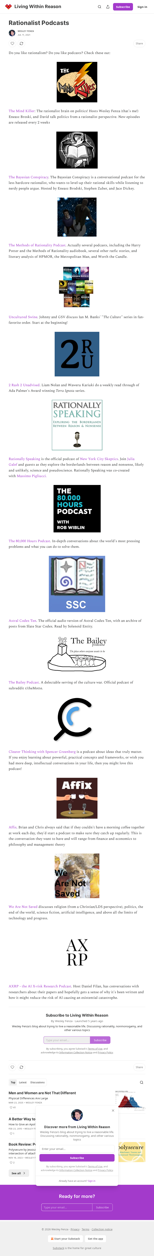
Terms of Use (95, 1166)
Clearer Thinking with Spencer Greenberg (42, 752)
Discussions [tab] (37, 1082)
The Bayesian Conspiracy (28, 177)
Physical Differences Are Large (28, 1098)
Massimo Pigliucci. (32, 476)
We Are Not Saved (23, 907)
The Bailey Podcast (24, 682)
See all (16, 1173)
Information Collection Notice (75, 1170)
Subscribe (123, 7)
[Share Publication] (108, 6)
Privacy (75, 1229)
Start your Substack (67, 1238)
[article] (77, 1100)
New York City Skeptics (99, 459)
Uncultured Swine (23, 317)
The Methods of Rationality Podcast (37, 245)
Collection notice (102, 1229)
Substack (58, 1248)
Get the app (95, 1238)
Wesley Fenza (26, 31)
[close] (113, 1111)
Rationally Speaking (24, 459)
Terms (85, 1229)
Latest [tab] (23, 1082)
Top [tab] (13, 1082)
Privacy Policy (105, 1170)
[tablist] (28, 1082)
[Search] (99, 6)
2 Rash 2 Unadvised (24, 385)
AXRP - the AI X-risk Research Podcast (40, 986)
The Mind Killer (22, 111)
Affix (13, 827)
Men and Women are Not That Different (42, 1093)
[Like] (12, 43)
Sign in (142, 7)
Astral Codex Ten (22, 621)
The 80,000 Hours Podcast (29, 541)
